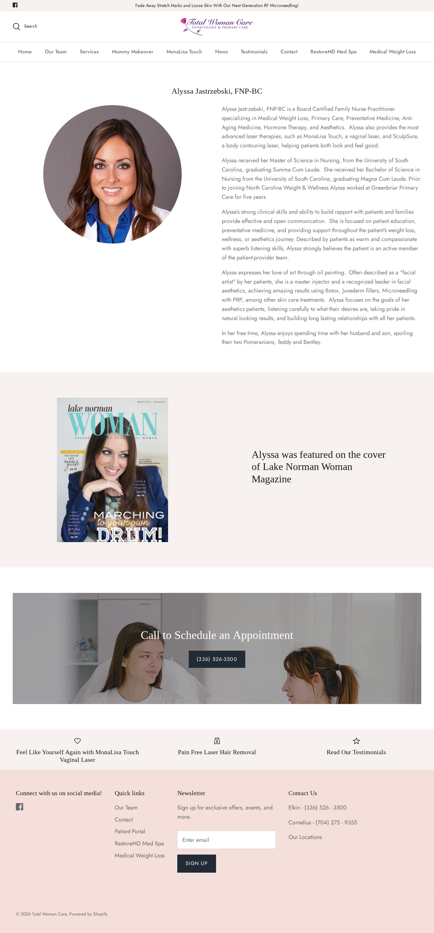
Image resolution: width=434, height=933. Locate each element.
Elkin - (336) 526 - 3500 (317, 807)
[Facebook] (15, 5)
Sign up (197, 863)
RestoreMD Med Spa (333, 51)
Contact (289, 51)
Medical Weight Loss (393, 51)
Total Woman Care (49, 914)
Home (25, 51)
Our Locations (305, 837)
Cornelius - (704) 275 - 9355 (322, 822)
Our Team (56, 51)
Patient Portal (130, 831)
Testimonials (254, 51)
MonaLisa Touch (184, 51)
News (221, 51)
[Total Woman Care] (217, 27)
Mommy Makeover (132, 51)
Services (89, 51)
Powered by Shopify (88, 914)
